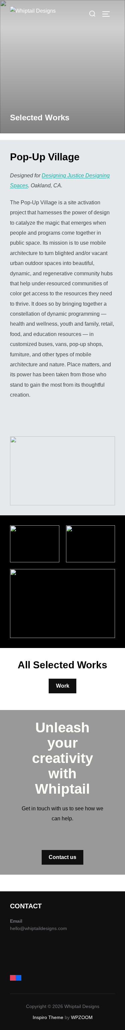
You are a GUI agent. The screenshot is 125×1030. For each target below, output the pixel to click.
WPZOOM (82, 1017)
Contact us (62, 857)
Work (62, 686)
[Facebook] (18, 976)
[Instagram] (13, 976)
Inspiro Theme (48, 1017)
